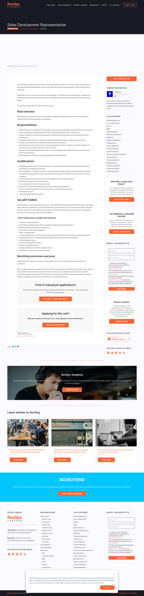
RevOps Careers (13, 593)
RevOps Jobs (44, 516)
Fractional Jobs (47, 528)
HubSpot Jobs (46, 530)
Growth (109, 126)
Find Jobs (51, 5)
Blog (43, 559)
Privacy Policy (113, 274)
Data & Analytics (112, 157)
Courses (44, 564)
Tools (44, 562)
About (104, 5)
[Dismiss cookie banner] (114, 574)
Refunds (134, 593)
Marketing (110, 137)
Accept (107, 587)
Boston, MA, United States (29, 29)
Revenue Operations (113, 120)
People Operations (113, 171)
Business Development (114, 134)
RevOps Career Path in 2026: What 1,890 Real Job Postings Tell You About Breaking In (27, 451)
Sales (108, 129)
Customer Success (113, 151)
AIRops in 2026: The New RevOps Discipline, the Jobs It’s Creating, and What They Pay (71, 451)
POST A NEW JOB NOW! (72, 493)
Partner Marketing (112, 146)
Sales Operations (112, 132)
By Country (45, 542)
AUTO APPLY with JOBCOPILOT (55, 299)
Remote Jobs (46, 519)
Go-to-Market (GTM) (113, 123)
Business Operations (113, 166)
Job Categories (64, 5)
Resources (94, 5)
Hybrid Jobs (46, 522)
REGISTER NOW (72, 390)
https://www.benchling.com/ (122, 94)
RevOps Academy (80, 5)
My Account (115, 5)
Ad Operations (111, 143)
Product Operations (113, 160)
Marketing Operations (114, 140)
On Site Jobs (46, 525)
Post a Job (129, 5)
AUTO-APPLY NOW (121, 199)
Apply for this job (121, 79)
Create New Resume (121, 231)
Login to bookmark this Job (26, 336)
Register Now (122, 321)
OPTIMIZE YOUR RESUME (55, 325)
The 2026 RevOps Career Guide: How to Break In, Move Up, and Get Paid (115, 451)
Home (9, 66)
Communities (46, 567)
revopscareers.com (115, 269)
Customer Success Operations (116, 154)
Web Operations (112, 163)
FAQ (43, 553)
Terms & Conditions (116, 593)
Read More (18, 460)
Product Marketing (113, 149)
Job (13, 66)
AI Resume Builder (48, 556)
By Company (46, 539)
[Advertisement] (72, 49)
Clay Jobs (45, 536)
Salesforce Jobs (47, 533)
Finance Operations (113, 168)
